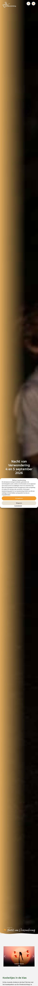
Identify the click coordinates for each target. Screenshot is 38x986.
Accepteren (19, 498)
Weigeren (19, 503)
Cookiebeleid (18, 506)
